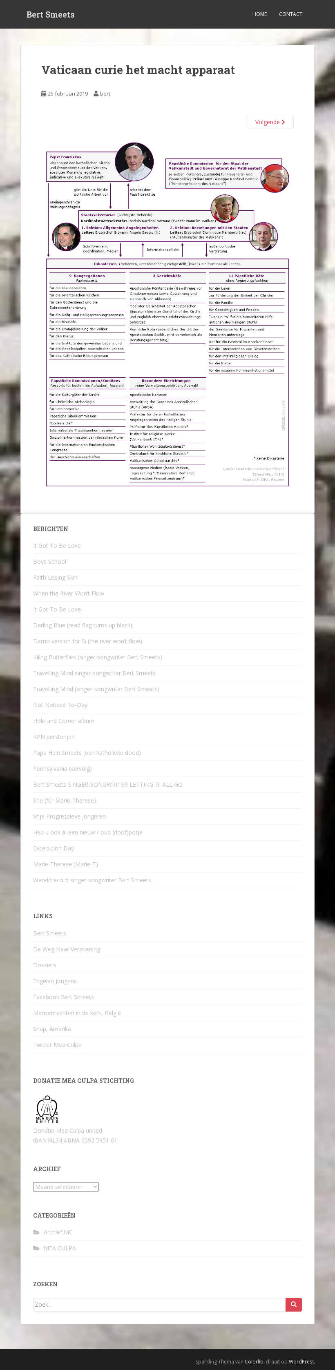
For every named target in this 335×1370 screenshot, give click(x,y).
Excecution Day (53, 848)
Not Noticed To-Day (60, 705)
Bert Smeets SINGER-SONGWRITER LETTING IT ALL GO (108, 784)
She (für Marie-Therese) (64, 800)
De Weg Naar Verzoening (66, 949)
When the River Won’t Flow (68, 593)
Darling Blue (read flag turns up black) (82, 625)
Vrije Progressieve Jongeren (69, 816)
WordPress (302, 1361)
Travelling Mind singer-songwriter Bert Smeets (94, 673)
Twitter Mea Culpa (57, 1045)
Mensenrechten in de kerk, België (77, 1013)
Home (259, 14)
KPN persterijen (54, 737)
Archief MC (58, 1232)
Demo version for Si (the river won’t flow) (87, 641)
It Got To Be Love (57, 545)
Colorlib (254, 1361)
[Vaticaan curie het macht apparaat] (167, 315)
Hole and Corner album (63, 721)
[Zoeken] (294, 1305)
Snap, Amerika (52, 1029)
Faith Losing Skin (55, 577)
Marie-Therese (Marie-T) (65, 864)
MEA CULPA (60, 1248)
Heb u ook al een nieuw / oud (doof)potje (88, 832)
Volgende (268, 122)
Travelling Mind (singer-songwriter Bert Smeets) (96, 689)
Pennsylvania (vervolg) (62, 768)
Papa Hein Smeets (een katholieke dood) (87, 752)
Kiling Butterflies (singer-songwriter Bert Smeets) (97, 657)
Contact (290, 14)
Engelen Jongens (55, 981)
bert (105, 93)
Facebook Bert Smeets (63, 997)
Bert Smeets (51, 14)
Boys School (49, 561)
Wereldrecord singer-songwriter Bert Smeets (92, 880)
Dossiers (44, 965)
